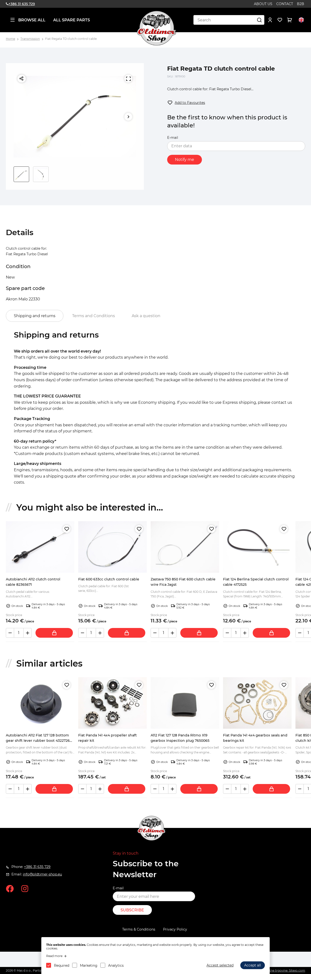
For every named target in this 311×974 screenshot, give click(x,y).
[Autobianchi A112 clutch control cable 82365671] (40, 547)
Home (10, 39)
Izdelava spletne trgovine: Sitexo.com (278, 970)
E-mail (172, 137)
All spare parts (71, 20)
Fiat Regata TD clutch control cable (71, 39)
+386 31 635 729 (22, 4)
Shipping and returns (34, 316)
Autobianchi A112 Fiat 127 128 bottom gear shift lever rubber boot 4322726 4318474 (38, 740)
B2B (300, 4)
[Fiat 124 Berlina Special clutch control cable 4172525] (257, 547)
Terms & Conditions (138, 929)
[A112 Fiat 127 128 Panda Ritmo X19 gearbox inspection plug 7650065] (185, 703)
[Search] (259, 20)
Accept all (252, 965)
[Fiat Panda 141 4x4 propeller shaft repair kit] (112, 703)
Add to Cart (54, 633)
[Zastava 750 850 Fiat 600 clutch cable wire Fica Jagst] (185, 547)
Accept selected (220, 965)
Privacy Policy (175, 929)
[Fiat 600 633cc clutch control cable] (112, 547)
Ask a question (146, 316)
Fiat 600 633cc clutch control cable (108, 579)
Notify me (184, 159)
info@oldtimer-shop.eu (42, 874)
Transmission (30, 39)
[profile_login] (270, 20)
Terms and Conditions (93, 316)
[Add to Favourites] (66, 529)
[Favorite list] (280, 20)
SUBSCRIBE (132, 910)
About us (263, 4)
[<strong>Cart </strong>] (290, 20)
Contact (284, 4)
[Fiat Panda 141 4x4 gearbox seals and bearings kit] (257, 703)
